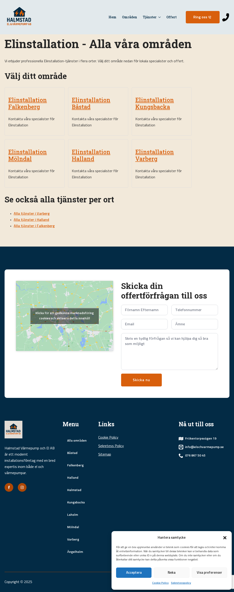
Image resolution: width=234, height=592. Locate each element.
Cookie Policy (160, 583)
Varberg (73, 539)
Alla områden (77, 440)
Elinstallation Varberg (154, 155)
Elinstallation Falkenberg (27, 103)
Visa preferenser (209, 572)
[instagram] (22, 487)
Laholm (72, 514)
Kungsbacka (76, 502)
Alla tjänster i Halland (31, 220)
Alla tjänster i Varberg (32, 213)
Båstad (72, 453)
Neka (172, 572)
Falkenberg (75, 465)
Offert (171, 17)
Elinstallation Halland (91, 155)
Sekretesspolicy (181, 583)
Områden (129, 17)
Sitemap (104, 454)
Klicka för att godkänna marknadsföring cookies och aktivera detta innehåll (64, 316)
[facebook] (9, 487)
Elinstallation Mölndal (27, 155)
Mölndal (73, 527)
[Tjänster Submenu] (159, 17)
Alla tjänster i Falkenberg (34, 226)
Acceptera (134, 572)
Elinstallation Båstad (91, 103)
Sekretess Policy (111, 446)
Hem (112, 17)
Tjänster (150, 17)
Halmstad (74, 490)
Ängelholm (75, 552)
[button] (225, 537)
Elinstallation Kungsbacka (154, 103)
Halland (72, 477)
